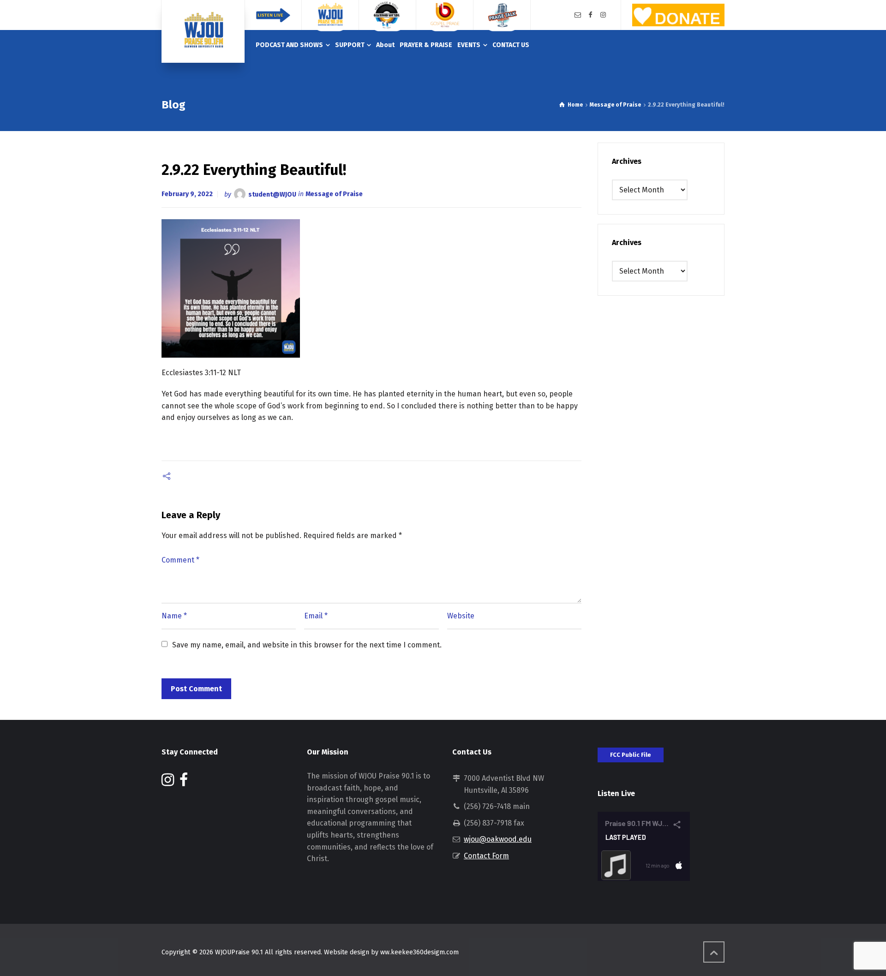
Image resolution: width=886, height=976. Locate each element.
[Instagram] (603, 15)
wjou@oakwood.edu (498, 839)
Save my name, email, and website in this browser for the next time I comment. (307, 645)
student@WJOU (272, 194)
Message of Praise (334, 194)
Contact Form (486, 855)
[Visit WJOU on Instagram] (168, 782)
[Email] (577, 15)
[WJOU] (203, 31)
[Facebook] (590, 15)
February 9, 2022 (187, 194)
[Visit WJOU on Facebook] (184, 782)
